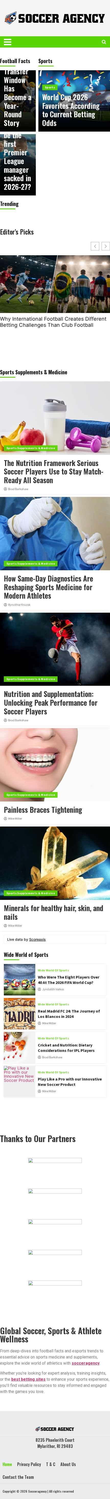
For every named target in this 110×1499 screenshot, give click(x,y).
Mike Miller (15, 818)
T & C (50, 1464)
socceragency (86, 1363)
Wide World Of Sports (53, 970)
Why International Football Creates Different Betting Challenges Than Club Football (53, 322)
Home (7, 1464)
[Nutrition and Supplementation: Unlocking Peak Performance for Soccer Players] (55, 649)
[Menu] (11, 42)
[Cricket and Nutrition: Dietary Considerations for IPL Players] (19, 1047)
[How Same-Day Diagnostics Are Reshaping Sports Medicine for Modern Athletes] (55, 533)
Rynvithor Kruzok (19, 604)
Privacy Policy (29, 1464)
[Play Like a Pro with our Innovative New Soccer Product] (19, 1081)
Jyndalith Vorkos (53, 989)
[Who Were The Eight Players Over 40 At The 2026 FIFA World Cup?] (19, 979)
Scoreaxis (37, 939)
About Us (68, 1464)
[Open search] (104, 42)
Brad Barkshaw (18, 489)
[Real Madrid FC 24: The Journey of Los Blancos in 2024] (19, 1013)
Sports (50, 87)
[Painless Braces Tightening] (55, 764)
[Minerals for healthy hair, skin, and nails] (55, 863)
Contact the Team (18, 1477)
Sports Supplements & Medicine (30, 448)
